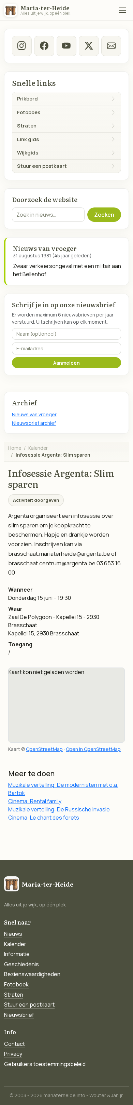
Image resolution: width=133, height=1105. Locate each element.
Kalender (38, 448)
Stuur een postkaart (29, 1004)
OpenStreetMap (44, 749)
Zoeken (104, 214)
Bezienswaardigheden (32, 974)
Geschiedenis (21, 964)
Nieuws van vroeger (34, 414)
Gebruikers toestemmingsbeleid (45, 1064)
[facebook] (44, 46)
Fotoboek (16, 984)
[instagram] (22, 46)
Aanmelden (66, 363)
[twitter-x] (89, 46)
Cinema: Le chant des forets (43, 817)
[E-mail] (111, 46)
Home (14, 448)
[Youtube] (66, 46)
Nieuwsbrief (19, 1015)
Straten (13, 994)
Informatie (17, 954)
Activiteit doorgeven (36, 500)
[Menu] (122, 10)
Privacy (13, 1053)
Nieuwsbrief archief (34, 423)
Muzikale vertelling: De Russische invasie (59, 809)
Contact (14, 1044)
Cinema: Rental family (34, 801)
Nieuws (13, 934)
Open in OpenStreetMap (93, 749)
